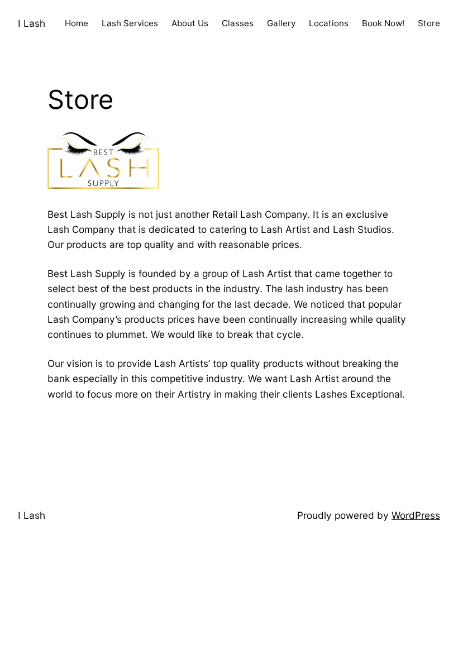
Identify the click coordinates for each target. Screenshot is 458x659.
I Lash (31, 23)
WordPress (416, 515)
